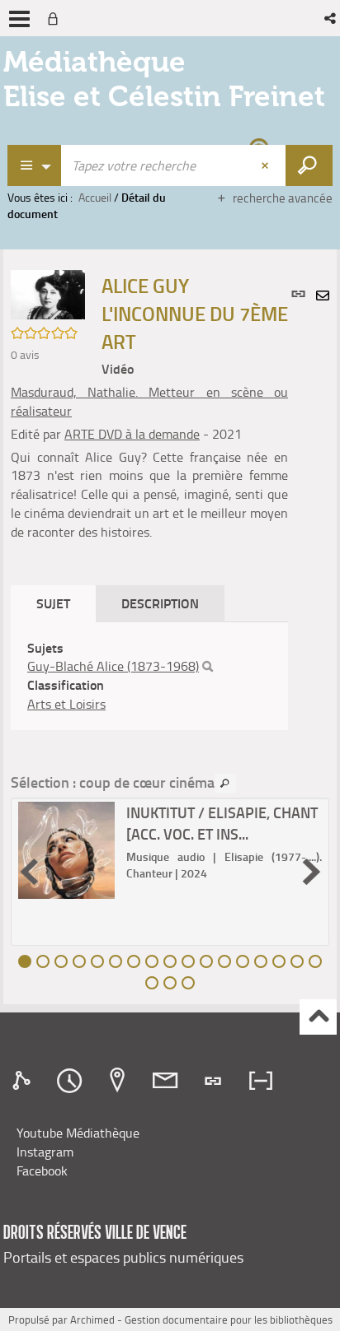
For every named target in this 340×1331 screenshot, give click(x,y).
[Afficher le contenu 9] (170, 961)
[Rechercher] (207, 666)
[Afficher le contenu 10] (188, 961)
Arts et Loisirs (66, 704)
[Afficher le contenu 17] (315, 961)
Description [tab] (160, 602)
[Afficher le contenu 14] (260, 961)
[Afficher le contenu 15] (279, 961)
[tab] (24, 1081)
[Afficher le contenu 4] (79, 961)
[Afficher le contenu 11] (206, 961)
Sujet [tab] (53, 602)
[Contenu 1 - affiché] (24, 961)
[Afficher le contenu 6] (115, 961)
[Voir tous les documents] (225, 783)
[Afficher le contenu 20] (188, 982)
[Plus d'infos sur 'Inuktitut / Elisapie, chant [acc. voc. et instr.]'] (66, 850)
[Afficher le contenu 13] (242, 961)
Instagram (45, 1152)
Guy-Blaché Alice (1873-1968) (113, 666)
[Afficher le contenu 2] (43, 961)
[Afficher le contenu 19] (170, 982)
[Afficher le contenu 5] (97, 961)
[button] (331, 18)
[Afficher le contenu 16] (297, 961)
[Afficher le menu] (19, 18)
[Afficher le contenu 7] (133, 961)
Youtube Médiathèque (78, 1133)
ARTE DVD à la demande (132, 434)
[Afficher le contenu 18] (151, 982)
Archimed (92, 1319)
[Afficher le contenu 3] (61, 961)
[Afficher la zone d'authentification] (56, 18)
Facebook (42, 1170)
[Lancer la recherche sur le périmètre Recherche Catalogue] (309, 165)
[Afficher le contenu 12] (224, 961)
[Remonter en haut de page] (318, 1017)
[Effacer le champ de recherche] (266, 165)
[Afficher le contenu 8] (151, 961)
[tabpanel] (149, 676)
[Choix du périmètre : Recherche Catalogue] (34, 165)
